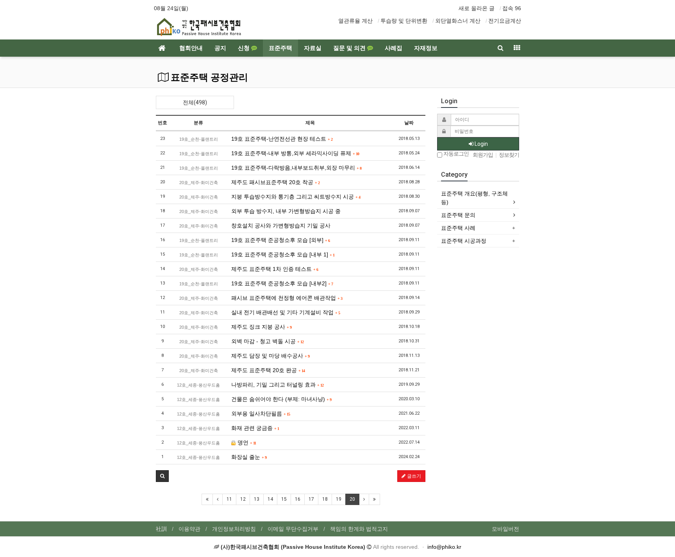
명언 (246, 442)
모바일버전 (505, 529)
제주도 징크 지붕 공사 (261, 327)
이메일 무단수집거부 (293, 529)
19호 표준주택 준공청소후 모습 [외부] (280, 240)
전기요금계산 (504, 21)
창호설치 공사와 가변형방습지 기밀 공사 (280, 225)
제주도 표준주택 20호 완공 (268, 370)
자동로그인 (455, 154)
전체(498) (195, 102)
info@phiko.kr (444, 547)
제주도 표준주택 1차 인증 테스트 (274, 269)
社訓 (161, 529)
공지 (220, 48)
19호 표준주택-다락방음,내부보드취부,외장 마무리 (296, 168)
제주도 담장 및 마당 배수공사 (270, 356)
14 (270, 499)
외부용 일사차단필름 (260, 413)
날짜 (409, 122)
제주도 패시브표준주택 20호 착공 (275, 182)
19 (338, 499)
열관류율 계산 (355, 21)
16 (297, 499)
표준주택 (280, 48)
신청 (244, 48)
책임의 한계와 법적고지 (359, 529)
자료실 (312, 48)
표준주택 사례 (458, 228)
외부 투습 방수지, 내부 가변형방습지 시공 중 (286, 211)
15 (284, 499)
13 (256, 499)
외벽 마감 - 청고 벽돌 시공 (267, 341)
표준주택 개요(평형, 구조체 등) (474, 197)
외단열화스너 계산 (457, 21)
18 (325, 499)
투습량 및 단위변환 (403, 21)
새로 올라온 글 (477, 8)
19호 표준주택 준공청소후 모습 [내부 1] (282, 254)
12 (243, 499)
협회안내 (191, 48)
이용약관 (189, 529)
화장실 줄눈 (248, 457)
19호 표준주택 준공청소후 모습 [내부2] (282, 283)
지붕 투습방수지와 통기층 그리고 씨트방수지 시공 (295, 196)
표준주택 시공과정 (463, 241)
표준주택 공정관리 (208, 77)
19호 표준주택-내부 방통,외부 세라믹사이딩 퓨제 (295, 153)
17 (311, 499)
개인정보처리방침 (234, 529)
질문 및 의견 (350, 48)
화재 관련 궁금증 (255, 428)
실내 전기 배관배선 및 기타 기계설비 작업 (285, 312)
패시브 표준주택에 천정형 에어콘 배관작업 (286, 298)
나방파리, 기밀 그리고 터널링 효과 (277, 384)
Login (480, 144)
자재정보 (426, 48)
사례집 (393, 48)
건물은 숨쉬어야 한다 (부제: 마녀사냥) (281, 399)
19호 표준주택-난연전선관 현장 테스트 (281, 139)
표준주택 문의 (458, 215)
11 (229, 499)
